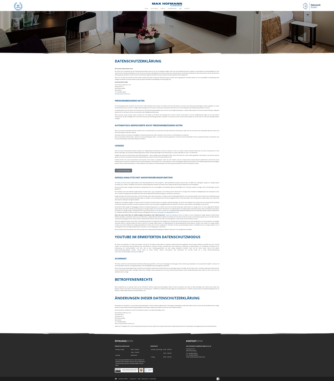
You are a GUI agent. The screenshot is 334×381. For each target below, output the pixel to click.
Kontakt (187, 8)
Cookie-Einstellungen (123, 171)
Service (162, 8)
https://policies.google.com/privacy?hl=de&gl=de (130, 251)
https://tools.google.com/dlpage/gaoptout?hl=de (166, 212)
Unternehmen (172, 8)
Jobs (180, 8)
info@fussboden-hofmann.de (122, 94)
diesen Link (181, 215)
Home (146, 8)
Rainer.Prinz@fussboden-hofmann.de (124, 323)
